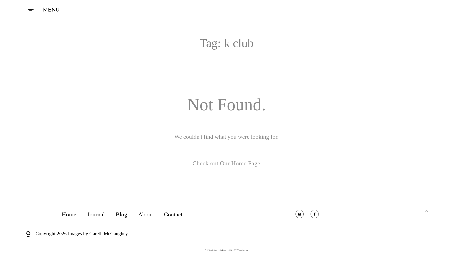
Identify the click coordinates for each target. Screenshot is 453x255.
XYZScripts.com (241, 250)
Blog (121, 214)
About (145, 214)
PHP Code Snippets (213, 250)
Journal (96, 214)
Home (69, 214)
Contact (173, 214)
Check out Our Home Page (226, 163)
